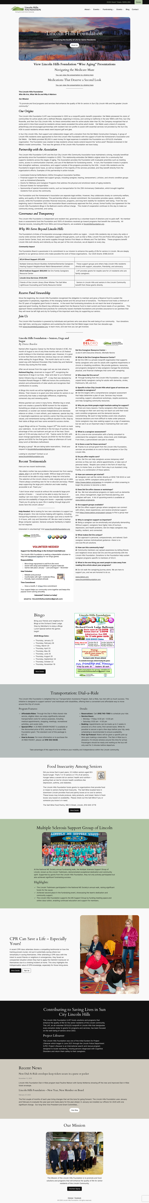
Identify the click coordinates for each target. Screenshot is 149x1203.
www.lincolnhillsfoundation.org (35, 327)
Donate (138, 2)
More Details (40, 671)
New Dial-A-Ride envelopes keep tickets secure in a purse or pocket (54, 1073)
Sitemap (70, 1198)
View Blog (74, 1110)
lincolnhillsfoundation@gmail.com (41, 449)
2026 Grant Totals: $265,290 (118, 2)
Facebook (78, 1198)
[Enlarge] (71, 535)
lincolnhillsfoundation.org (94, 224)
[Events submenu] (99, 9)
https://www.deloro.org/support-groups (96, 513)
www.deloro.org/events (85, 500)
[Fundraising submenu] (113, 9)
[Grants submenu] (122, 9)
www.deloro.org (82, 577)
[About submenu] (90, 9)
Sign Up (26, 970)
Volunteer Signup (74, 1189)
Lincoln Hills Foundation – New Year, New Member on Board (51, 1090)
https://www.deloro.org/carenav (88, 482)
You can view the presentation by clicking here (74, 75)
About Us (74, 45)
